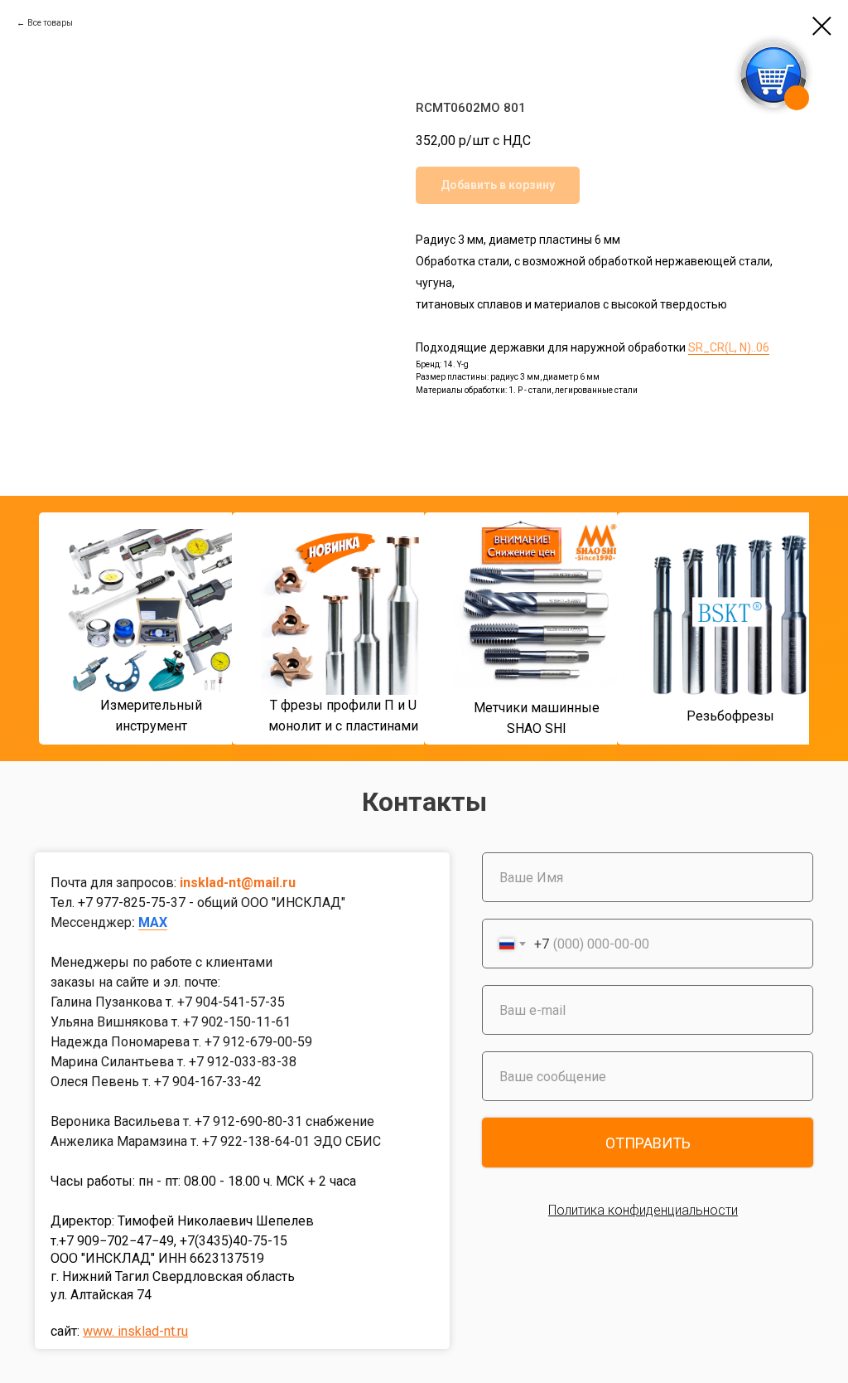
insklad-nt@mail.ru (238, 882)
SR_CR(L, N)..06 (728, 347)
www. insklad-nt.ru (135, 1331)
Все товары (50, 22)
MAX (152, 922)
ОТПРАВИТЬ (648, 1143)
